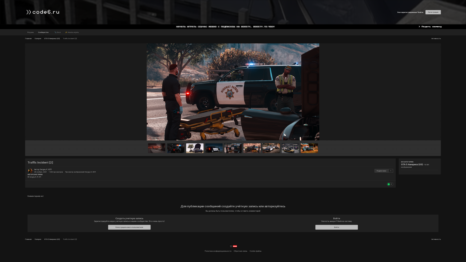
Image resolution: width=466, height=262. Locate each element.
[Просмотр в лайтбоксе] (233, 91)
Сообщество (43, 32)
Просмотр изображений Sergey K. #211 (80, 172)
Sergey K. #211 (46, 169)
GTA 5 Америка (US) (412, 164)
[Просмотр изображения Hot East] (271, 148)
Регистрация (433, 12)
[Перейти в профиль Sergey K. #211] (30, 170)
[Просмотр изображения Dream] (214, 148)
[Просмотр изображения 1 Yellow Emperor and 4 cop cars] (290, 148)
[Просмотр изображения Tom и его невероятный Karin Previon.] (194, 148)
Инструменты (429, 136)
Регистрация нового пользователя (129, 227)
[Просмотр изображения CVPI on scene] (309, 148)
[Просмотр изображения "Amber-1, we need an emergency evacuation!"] (156, 148)
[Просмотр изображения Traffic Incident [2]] (233, 148)
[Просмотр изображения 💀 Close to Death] (175, 148)
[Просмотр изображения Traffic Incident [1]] (252, 148)
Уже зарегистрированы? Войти (410, 12)
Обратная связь (240, 251)
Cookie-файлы (255, 251)
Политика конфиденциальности (218, 251)
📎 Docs (57, 32)
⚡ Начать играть (72, 32)
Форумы (30, 32)
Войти (336, 227)
